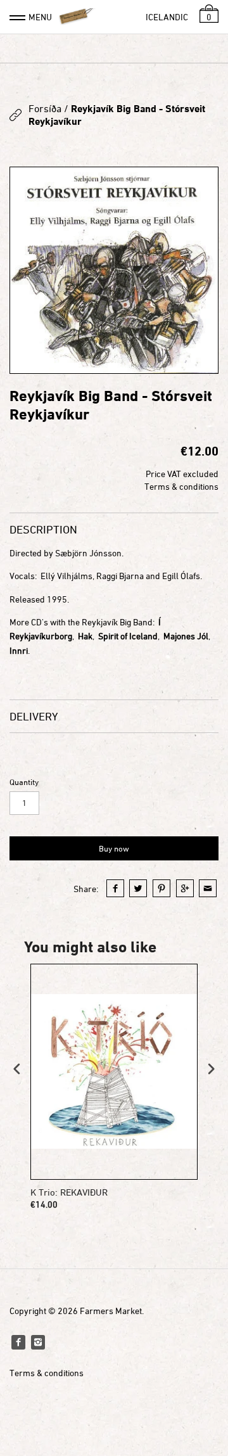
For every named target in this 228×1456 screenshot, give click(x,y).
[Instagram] (38, 1342)
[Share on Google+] (185, 888)
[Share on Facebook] (115, 888)
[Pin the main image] (161, 888)
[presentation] (17, 1068)
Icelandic (167, 16)
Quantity (24, 782)
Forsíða (44, 108)
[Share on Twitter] (138, 888)
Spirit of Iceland (128, 635)
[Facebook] (18, 1342)
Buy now (114, 848)
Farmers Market (111, 1310)
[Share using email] (208, 888)
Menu (40, 16)
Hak (85, 635)
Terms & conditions (181, 486)
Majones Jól (185, 635)
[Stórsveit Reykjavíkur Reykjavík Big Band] (114, 270)
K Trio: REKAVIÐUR (69, 1192)
